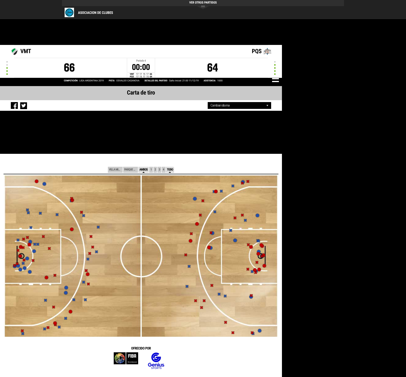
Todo (170, 169)
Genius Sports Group (156, 360)
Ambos (144, 169)
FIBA (126, 360)
